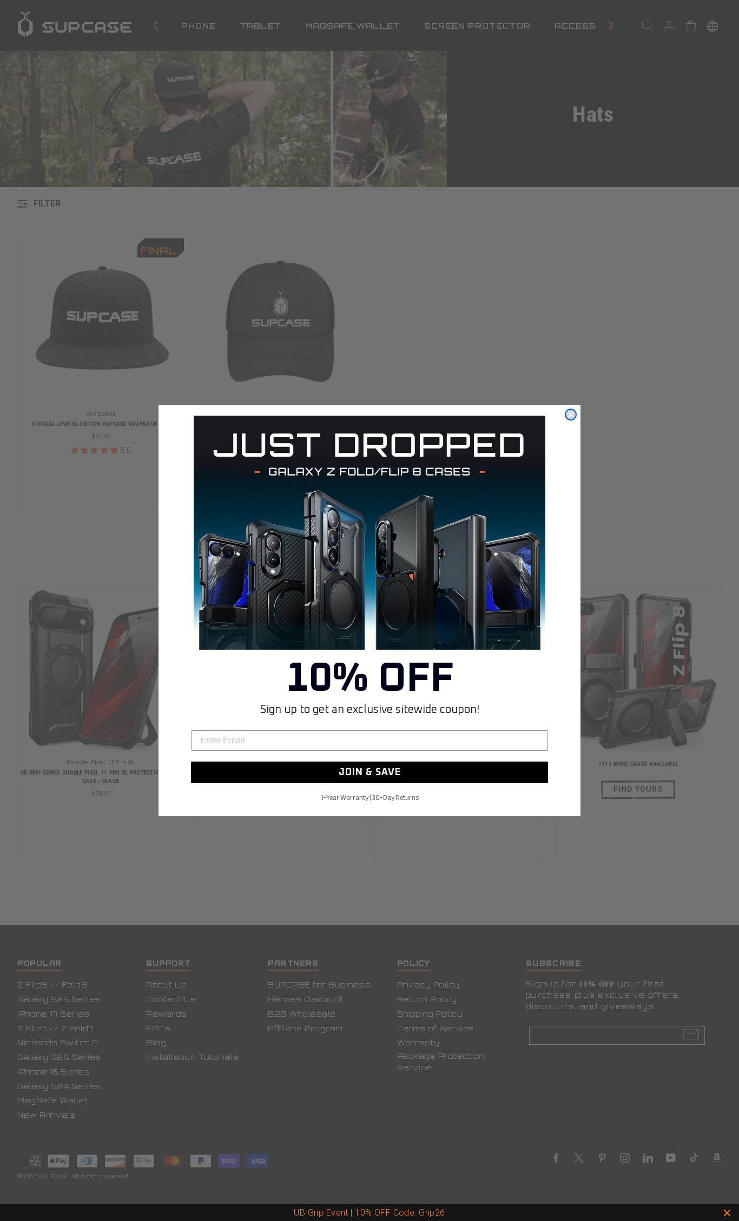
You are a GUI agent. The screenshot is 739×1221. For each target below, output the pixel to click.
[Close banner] (727, 1212)
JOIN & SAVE (370, 772)
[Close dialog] (570, 414)
